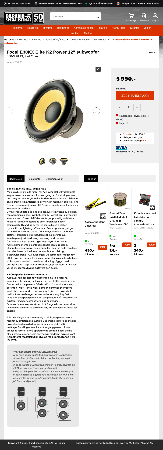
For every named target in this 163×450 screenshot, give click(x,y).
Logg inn (155, 20)
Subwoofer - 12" (102, 39)
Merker (88, 33)
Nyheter (134, 28)
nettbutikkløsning (108, 442)
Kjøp (135, 95)
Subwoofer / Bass (55, 39)
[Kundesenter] (143, 15)
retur (143, 140)
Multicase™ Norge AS (141, 442)
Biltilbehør (63, 28)
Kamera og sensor (84, 28)
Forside (23, 39)
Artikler (75, 33)
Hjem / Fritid (118, 28)
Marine (103, 28)
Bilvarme (48, 28)
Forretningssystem (85, 442)
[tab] (16, 178)
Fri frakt (126, 134)
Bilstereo (18, 28)
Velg (127, 245)
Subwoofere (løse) (79, 39)
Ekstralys (32, 28)
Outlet (147, 28)
